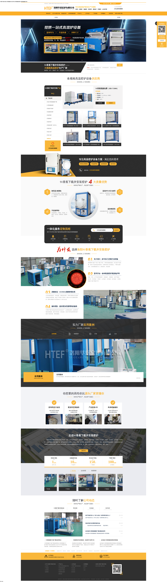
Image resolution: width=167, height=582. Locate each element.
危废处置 (90, 550)
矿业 (96, 333)
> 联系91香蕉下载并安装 (100, 564)
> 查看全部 (48, 138)
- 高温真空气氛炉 (61, 569)
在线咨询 (114, 3)
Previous (2, 40)
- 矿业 (84, 567)
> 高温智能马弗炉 (49, 111)
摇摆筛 (68, 550)
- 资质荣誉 (46, 571)
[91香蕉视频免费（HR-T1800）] (78, 97)
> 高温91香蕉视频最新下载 (51, 101)
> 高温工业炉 (49, 135)
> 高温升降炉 (49, 115)
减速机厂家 (59, 550)
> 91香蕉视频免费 (49, 105)
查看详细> (138, 378)
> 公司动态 (73, 564)
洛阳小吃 (85, 550)
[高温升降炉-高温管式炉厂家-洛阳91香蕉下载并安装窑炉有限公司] (83, 40)
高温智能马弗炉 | (90, 69)
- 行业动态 (73, 569)
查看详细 (100, 102)
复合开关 (73, 550)
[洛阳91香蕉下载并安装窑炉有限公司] (59, 8)
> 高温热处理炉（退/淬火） (51, 125)
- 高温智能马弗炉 (61, 571)
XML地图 (98, 579)
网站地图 (93, 579)
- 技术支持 (73, 571)
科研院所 (76, 333)
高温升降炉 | (97, 69)
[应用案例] (83, 358)
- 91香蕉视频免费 (61, 567)
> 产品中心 (60, 564)
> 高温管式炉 (49, 121)
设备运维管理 (96, 550)
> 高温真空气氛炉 (49, 108)
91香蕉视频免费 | (105, 67)
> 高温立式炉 (49, 131)
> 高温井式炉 (49, 128)
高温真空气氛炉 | (113, 67)
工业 (115, 333)
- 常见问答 (73, 567)
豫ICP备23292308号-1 (85, 579)
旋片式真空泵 (79, 550)
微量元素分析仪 (104, 550)
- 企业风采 (46, 569)
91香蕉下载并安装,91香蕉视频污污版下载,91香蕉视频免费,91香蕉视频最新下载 (13, 1)
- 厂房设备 (46, 567)
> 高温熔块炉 (49, 118)
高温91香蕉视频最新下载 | (96, 67)
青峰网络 (107, 579)
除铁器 (64, 550)
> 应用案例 (85, 564)
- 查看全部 (60, 573)
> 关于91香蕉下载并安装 (50, 564)
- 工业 (84, 569)
